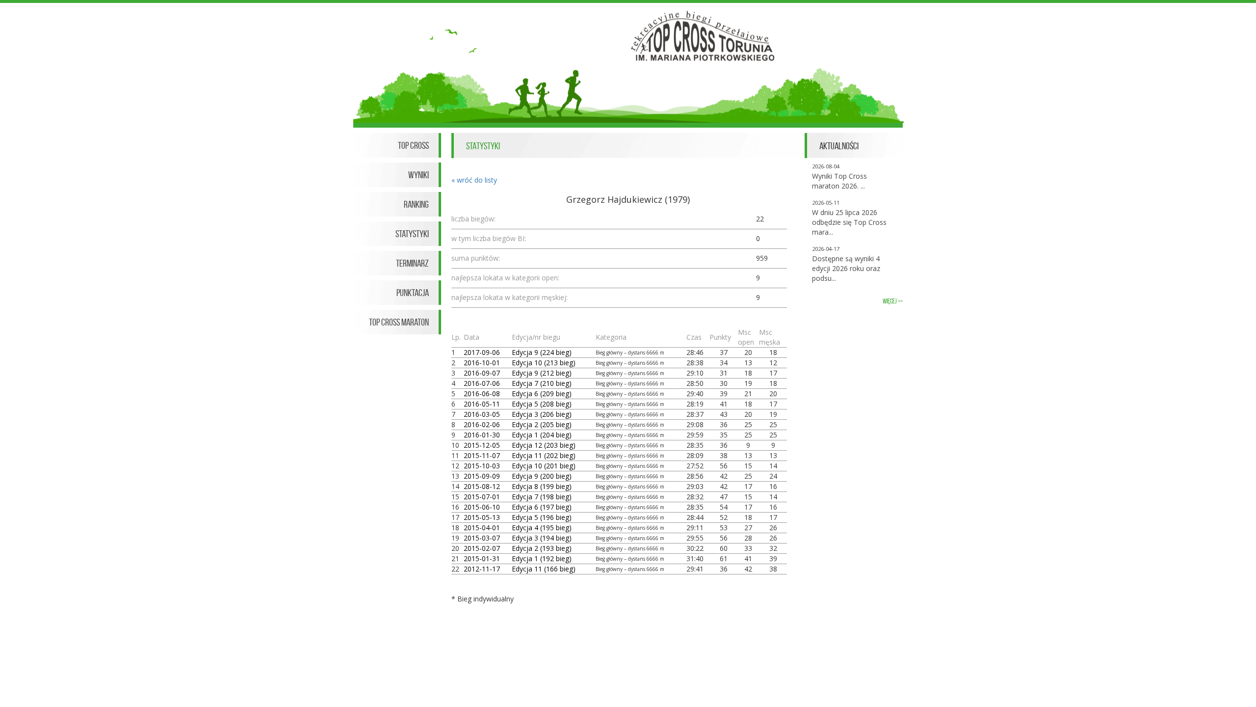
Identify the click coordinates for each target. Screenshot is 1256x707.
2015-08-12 (482, 486)
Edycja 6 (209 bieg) (542, 393)
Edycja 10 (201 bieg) (544, 465)
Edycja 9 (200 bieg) (542, 476)
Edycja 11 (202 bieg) (544, 455)
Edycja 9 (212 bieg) (542, 373)
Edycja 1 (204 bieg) (542, 434)
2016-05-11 (482, 403)
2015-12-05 (482, 445)
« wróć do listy (474, 180)
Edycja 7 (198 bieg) (542, 496)
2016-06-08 (482, 393)
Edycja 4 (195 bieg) (542, 527)
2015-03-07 (482, 538)
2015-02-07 (482, 548)
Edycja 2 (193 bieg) (542, 548)
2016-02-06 (482, 424)
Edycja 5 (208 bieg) (542, 403)
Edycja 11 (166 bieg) (544, 568)
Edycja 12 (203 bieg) (544, 445)
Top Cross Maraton (399, 322)
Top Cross (413, 145)
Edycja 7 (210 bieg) (542, 383)
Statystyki (412, 233)
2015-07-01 (482, 496)
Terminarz (412, 263)
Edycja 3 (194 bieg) (542, 538)
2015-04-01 (482, 527)
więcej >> (893, 301)
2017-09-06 (482, 352)
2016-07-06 (482, 383)
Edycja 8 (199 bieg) (542, 486)
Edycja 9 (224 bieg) (542, 352)
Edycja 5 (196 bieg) (542, 517)
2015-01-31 (482, 558)
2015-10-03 (482, 465)
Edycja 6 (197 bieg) (542, 507)
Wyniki (418, 174)
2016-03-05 (482, 414)
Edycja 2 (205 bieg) (542, 424)
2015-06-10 (482, 507)
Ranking (416, 204)
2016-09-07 (482, 373)
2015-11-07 (482, 455)
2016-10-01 (482, 362)
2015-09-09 (482, 476)
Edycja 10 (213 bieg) (544, 362)
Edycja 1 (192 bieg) (542, 558)
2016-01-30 (482, 434)
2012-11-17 (482, 568)
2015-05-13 (482, 517)
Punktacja (412, 292)
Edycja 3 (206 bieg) (542, 414)
